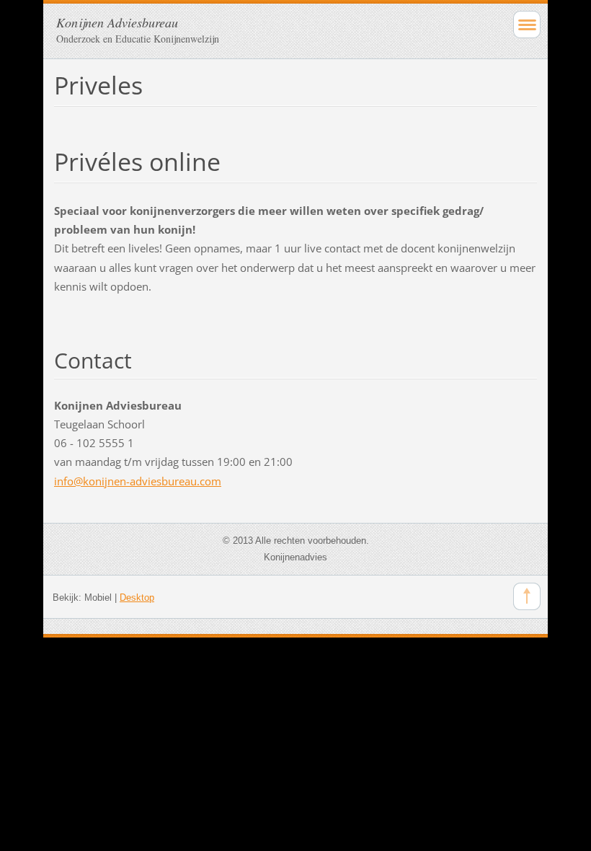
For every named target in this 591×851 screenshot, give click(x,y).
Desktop (137, 597)
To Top (527, 596)
